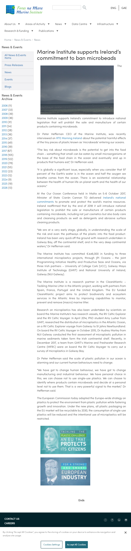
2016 (4, 146)
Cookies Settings (51, 544)
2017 (4, 150)
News (37, 39)
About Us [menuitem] (9, 24)
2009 (5, 118)
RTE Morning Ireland (69, 138)
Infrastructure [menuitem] (104, 24)
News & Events (22, 39)
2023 (4, 175)
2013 (4, 134)
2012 (4, 130)
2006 (5, 105)
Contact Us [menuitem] (11, 519)
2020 (5, 163)
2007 (5, 109)
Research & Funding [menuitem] (15, 31)
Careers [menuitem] (9, 523)
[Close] (125, 532)
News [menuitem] (57, 24)
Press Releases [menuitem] (14, 65)
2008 (5, 113)
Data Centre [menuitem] (78, 24)
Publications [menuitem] (45, 31)
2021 (4, 167)
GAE (124, 8)
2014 (4, 138)
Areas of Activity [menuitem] (34, 24)
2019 (4, 159)
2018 (4, 155)
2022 (4, 171)
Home (7, 39)
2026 (5, 187)
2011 (4, 126)
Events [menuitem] (9, 79)
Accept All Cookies (76, 544)
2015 (4, 142)
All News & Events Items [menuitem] (15, 56)
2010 (4, 122)
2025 (5, 183)
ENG (113, 8)
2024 (5, 179)
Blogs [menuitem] (8, 86)
